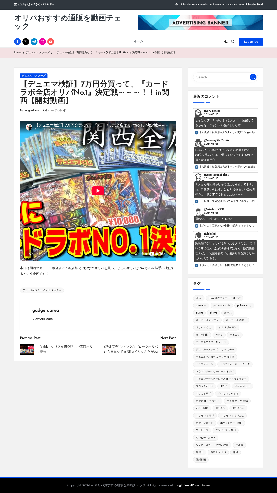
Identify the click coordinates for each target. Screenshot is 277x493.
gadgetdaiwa (45, 310)
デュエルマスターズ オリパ (211, 342)
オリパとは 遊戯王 (236, 320)
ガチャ (219, 335)
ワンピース (202, 430)
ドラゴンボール (204, 364)
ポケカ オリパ (242, 386)
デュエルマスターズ (34, 75)
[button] (251, 42)
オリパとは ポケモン (207, 320)
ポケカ (224, 386)
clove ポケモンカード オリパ (224, 298)
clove (199, 298)
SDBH (199, 313)
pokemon (201, 305)
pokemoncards (221, 305)
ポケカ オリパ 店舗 (237, 401)
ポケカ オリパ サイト (208, 401)
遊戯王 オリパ (218, 452)
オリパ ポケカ (203, 327)
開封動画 (201, 460)
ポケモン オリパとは (232, 415)
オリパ (228, 313)
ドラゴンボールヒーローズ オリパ (214, 371)
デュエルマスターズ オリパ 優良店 (215, 357)
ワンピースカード (206, 438)
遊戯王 (199, 452)
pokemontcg (244, 305)
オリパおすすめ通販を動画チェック (68, 23)
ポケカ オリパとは (228, 393)
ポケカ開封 (202, 408)
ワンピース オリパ (225, 430)
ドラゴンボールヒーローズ (235, 364)
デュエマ (235, 335)
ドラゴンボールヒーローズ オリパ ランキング (221, 379)
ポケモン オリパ (205, 415)
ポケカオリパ (203, 393)
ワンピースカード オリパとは (212, 445)
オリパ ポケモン (227, 327)
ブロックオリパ (204, 386)
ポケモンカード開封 (231, 423)
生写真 (239, 445)
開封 (235, 452)
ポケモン (220, 408)
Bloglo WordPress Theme (192, 485)
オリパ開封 (202, 335)
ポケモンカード (204, 423)
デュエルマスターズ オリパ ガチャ (42, 290)
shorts (213, 313)
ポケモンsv (238, 408)
